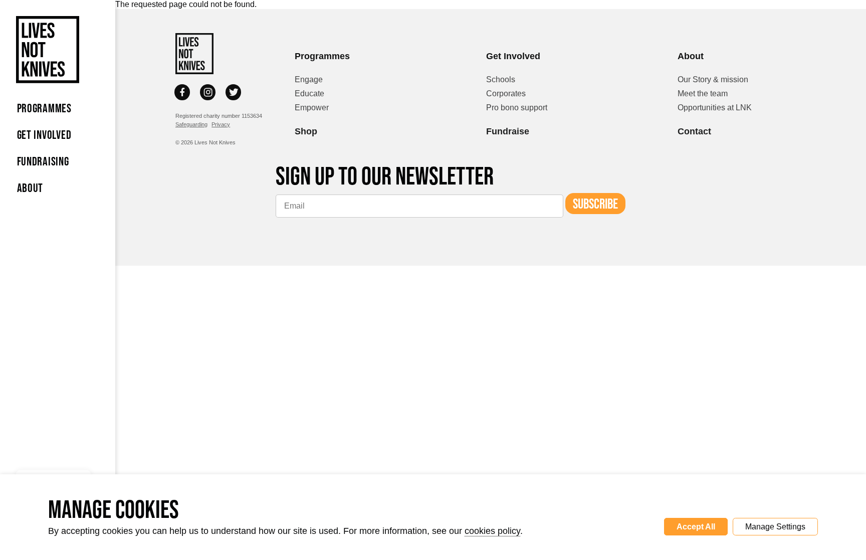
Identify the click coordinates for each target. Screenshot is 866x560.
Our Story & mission (713, 79)
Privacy (220, 124)
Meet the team (703, 93)
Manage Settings (775, 526)
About (30, 188)
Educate (309, 93)
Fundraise (507, 131)
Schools (500, 79)
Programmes (44, 108)
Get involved (44, 134)
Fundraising (43, 161)
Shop (306, 131)
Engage (309, 79)
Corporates (506, 93)
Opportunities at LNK (715, 107)
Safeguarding (191, 124)
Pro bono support (516, 107)
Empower (312, 107)
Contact (694, 131)
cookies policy (492, 531)
